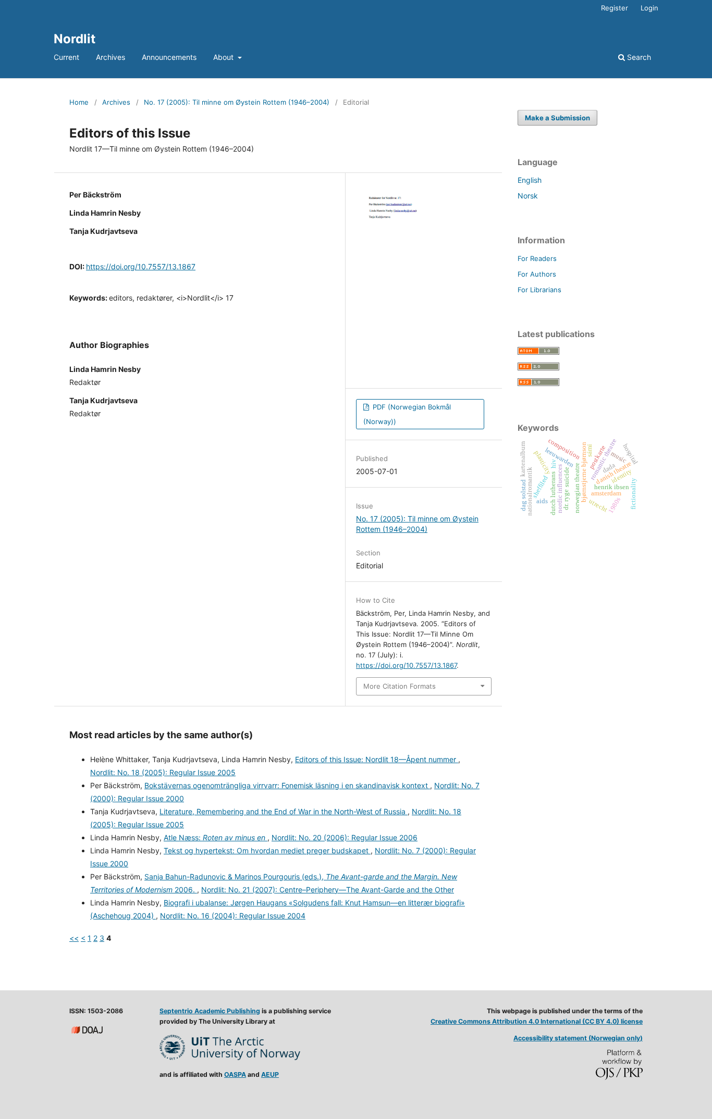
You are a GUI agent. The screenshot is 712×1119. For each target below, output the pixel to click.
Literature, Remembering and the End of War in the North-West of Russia (283, 811)
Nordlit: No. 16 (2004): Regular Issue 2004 (232, 915)
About (224, 57)
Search (638, 57)
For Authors (537, 274)
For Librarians (539, 289)
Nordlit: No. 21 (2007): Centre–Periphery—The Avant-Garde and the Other (327, 889)
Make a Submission (557, 118)
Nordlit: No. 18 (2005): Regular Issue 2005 (163, 772)
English (530, 180)
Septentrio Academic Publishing (209, 1011)
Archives (110, 57)
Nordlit (74, 38)
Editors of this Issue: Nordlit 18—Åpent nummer (376, 759)
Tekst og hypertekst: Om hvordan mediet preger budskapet (267, 850)
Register (614, 8)
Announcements (169, 57)
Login (649, 8)
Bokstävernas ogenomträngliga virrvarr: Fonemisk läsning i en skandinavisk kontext (287, 785)
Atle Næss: (214, 837)
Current (66, 57)
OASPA (235, 1074)
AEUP (270, 1074)
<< (74, 938)
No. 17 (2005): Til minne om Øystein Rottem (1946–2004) (236, 102)
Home (79, 102)
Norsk (528, 195)
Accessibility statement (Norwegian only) (578, 1038)
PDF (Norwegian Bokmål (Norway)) (407, 414)
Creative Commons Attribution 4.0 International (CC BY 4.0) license (537, 1021)
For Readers (537, 258)
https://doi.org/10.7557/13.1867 (140, 266)
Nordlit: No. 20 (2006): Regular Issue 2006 (345, 837)
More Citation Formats (399, 686)
